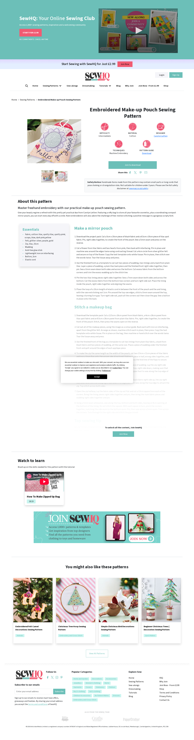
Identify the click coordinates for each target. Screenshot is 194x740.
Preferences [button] (106, 371)
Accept (97, 377)
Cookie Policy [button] (117, 368)
